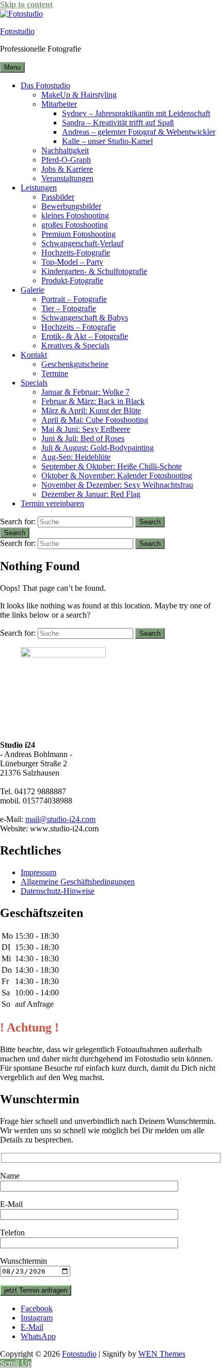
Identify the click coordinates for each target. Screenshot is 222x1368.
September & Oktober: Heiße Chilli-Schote (111, 466)
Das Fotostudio (45, 85)
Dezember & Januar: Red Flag (90, 494)
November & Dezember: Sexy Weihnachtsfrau (117, 484)
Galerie (32, 289)
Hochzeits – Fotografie (78, 327)
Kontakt (34, 354)
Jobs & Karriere (67, 169)
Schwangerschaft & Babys (84, 317)
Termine (54, 373)
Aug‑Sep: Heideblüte (75, 457)
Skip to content (26, 4)
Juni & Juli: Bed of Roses (82, 438)
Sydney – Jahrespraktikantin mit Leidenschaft (136, 113)
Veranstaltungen (67, 178)
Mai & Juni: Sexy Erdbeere (85, 429)
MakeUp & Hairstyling (79, 94)
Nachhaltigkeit (65, 150)
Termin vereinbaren (52, 503)
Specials (34, 382)
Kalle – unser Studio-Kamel (107, 141)
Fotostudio (17, 31)
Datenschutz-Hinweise (57, 891)
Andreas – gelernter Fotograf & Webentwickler (138, 131)
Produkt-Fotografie (72, 280)
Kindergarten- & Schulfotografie (94, 271)
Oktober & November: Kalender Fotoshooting (116, 475)
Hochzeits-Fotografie (75, 252)
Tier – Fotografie (68, 308)
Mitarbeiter (59, 104)
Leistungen (39, 187)
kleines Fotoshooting (75, 215)
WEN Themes (161, 1353)
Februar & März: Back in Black (93, 401)
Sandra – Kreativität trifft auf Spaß (118, 122)
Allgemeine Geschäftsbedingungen (78, 881)
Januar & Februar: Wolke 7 (85, 392)
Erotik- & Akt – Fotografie (84, 336)
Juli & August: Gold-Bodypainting (97, 447)
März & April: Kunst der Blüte (91, 410)
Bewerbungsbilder (71, 206)
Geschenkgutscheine (74, 364)
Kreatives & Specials (75, 345)
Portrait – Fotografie (74, 299)
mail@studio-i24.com (60, 819)
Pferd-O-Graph (66, 159)
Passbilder (57, 196)
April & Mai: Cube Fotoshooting (94, 419)
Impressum (38, 872)
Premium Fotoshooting (78, 234)
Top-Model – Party (72, 261)
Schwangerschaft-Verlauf (82, 243)
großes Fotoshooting (74, 224)
